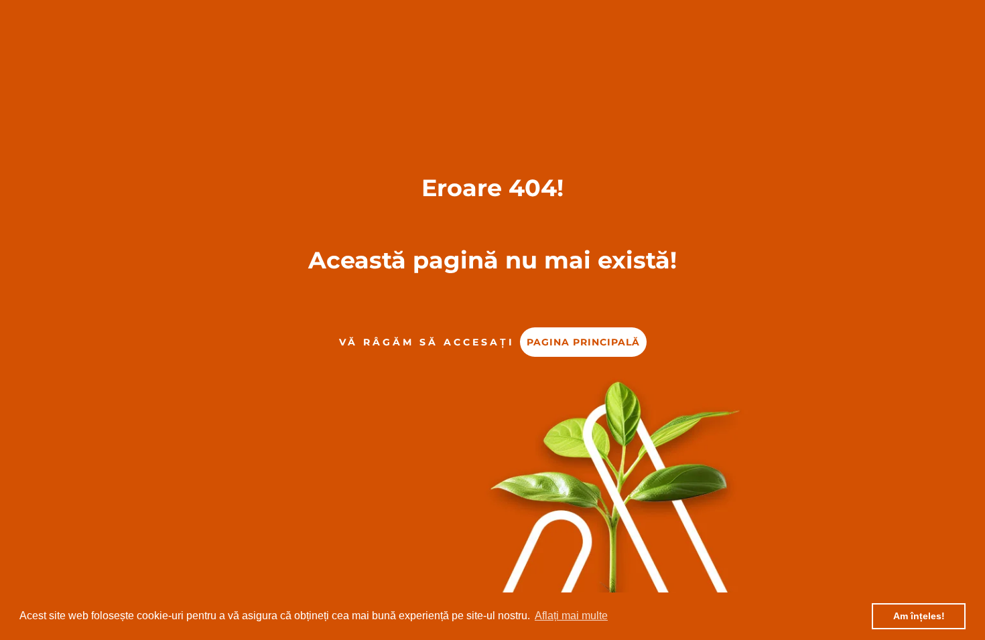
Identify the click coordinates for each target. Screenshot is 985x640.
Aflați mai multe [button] (571, 615)
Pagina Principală (583, 342)
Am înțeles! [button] (919, 616)
